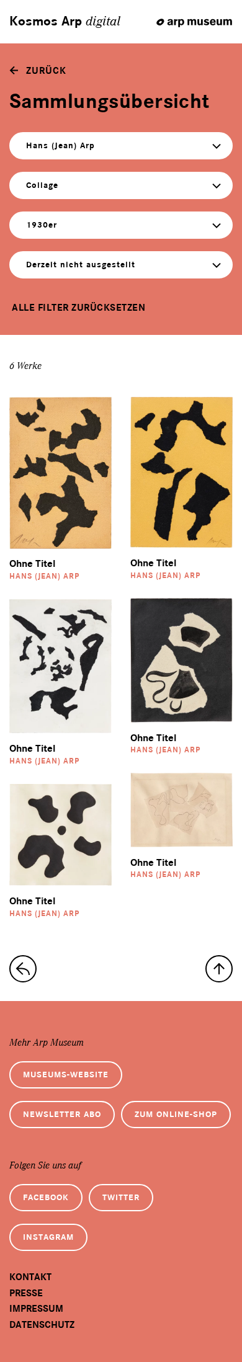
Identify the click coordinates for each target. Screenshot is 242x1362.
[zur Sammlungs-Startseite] (23, 968)
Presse (26, 1293)
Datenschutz (41, 1324)
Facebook (46, 1197)
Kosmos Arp (64, 22)
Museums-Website (66, 1074)
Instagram (48, 1237)
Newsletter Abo (62, 1114)
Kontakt (30, 1277)
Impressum (36, 1308)
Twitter (121, 1197)
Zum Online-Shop (176, 1114)
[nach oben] (219, 968)
